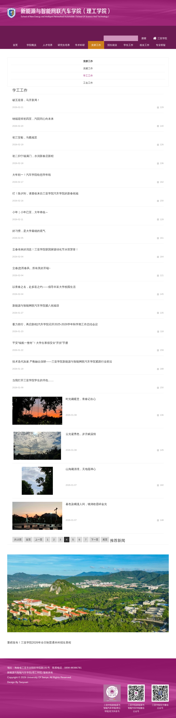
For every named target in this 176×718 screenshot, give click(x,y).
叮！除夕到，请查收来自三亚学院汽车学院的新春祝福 (45, 193)
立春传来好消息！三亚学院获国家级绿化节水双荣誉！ (45, 249)
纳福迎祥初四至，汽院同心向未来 (33, 118)
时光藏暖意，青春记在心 (81, 399)
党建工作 (88, 68)
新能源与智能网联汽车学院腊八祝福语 (35, 305)
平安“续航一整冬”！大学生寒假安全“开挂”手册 (40, 342)
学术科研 (80, 45)
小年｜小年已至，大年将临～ (30, 212)
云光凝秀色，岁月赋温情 (81, 434)
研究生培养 (64, 45)
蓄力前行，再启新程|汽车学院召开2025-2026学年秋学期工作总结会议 (55, 324)
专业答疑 (161, 45)
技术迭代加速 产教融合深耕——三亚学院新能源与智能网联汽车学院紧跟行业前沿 (62, 361)
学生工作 (128, 45)
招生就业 (112, 45)
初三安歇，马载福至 (24, 137)
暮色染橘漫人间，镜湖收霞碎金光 (86, 504)
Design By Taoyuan (17, 682)
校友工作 (144, 45)
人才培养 (47, 45)
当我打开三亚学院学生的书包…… (33, 380)
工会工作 (88, 82)
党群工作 (96, 45)
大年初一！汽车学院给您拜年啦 (31, 174)
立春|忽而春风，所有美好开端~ (31, 268)
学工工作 (88, 75)
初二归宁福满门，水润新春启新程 (33, 156)
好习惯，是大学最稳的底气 (28, 230)
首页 (15, 45)
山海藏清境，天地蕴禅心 (81, 469)
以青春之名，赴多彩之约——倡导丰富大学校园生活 (44, 286)
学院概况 (31, 45)
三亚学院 (162, 38)
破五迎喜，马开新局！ (26, 100)
